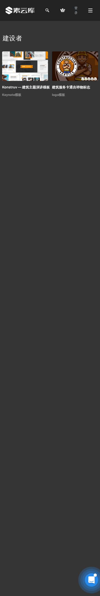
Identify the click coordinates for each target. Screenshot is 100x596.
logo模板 (58, 95)
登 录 (76, 10)
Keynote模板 (11, 95)
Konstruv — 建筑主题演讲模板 (26, 87)
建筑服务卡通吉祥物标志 (71, 87)
